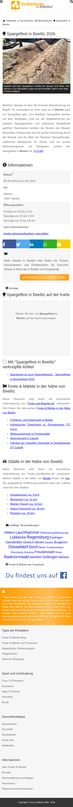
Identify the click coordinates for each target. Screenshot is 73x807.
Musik (5, 702)
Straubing (29, 552)
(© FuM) (38, 150)
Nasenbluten (9, 723)
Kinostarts (8, 686)
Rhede (58, 552)
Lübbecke (18, 537)
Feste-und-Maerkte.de (41, 403)
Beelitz (47, 478)
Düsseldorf (18, 546)
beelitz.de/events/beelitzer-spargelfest (26, 233)
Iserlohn (36, 557)
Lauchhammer (27, 532)
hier (67, 478)
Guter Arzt (8, 740)
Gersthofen (14, 542)
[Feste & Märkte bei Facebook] (37, 581)
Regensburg (38, 537)
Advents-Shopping (13, 659)
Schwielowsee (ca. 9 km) (24, 494)
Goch (33, 546)
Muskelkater (9, 734)
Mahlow (63, 557)
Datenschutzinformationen (17, 788)
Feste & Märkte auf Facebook (19, 642)
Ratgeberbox (9, 653)
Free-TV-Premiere (12, 680)
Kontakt (6, 772)
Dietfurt (49, 542)
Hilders (9, 532)
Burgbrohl (60, 542)
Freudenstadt (44, 552)
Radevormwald (16, 557)
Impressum (8, 783)
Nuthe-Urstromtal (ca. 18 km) (27, 508)
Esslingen (56, 537)
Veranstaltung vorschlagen (17, 777)
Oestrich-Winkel (33, 542)
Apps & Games (11, 691)
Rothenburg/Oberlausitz (54, 532)
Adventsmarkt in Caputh (24, 438)
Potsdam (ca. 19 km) (22, 513)
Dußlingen (50, 557)
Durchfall (7, 729)
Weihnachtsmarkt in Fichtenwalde (30, 433)
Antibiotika (8, 745)
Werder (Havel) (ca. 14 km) (26, 503)
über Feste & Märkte (14, 766)
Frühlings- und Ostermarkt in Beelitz (31, 419)
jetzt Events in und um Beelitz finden (44, 277)
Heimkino (7, 696)
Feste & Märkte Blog (14, 637)
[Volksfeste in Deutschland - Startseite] (37, 5)
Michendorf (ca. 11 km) (23, 499)
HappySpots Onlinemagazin (18, 648)
